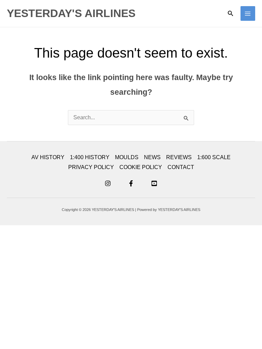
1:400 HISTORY (90, 157)
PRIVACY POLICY (91, 167)
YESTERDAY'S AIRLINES (71, 13)
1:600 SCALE (214, 157)
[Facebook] (131, 183)
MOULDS (127, 157)
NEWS (152, 157)
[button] (231, 13)
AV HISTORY (47, 157)
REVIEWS (179, 157)
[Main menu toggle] (248, 13)
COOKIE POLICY (140, 167)
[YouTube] (154, 183)
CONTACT (181, 167)
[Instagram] (108, 183)
